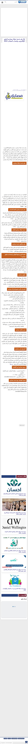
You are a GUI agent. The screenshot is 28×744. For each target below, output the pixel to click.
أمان (15, 282)
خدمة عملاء (22, 425)
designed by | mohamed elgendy (6, 742)
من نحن (9, 738)
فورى (25, 282)
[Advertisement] (14, 22)
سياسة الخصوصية (21, 738)
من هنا (11, 364)
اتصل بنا (5, 738)
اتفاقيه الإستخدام (14, 738)
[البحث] (5, 2)
